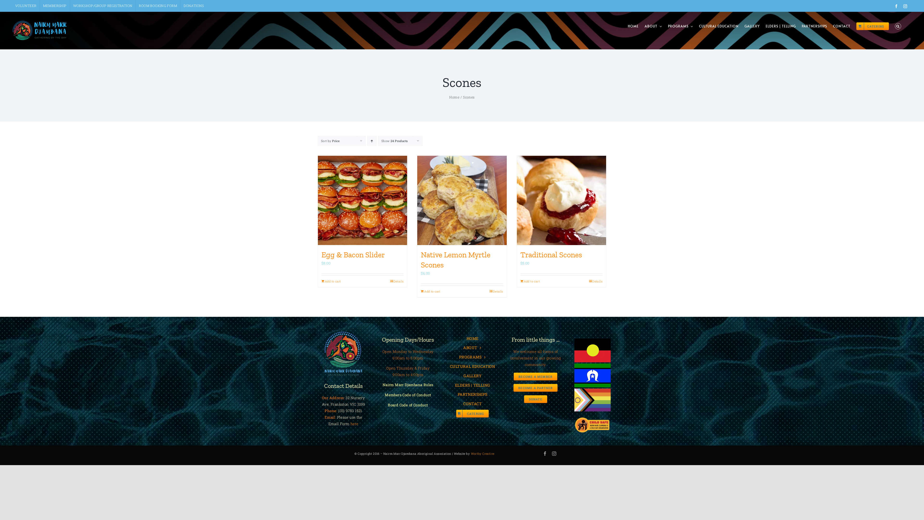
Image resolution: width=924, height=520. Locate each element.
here (355, 423)
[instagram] (554, 453)
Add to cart (333, 281)
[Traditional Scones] (561, 200)
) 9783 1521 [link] (352, 410)
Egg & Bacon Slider (353, 254)
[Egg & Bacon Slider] (362, 200)
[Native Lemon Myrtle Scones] (462, 200)
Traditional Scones (551, 254)
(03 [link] (340, 410)
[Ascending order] (372, 141)
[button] (898, 26)
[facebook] (545, 453)
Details (399, 281)
